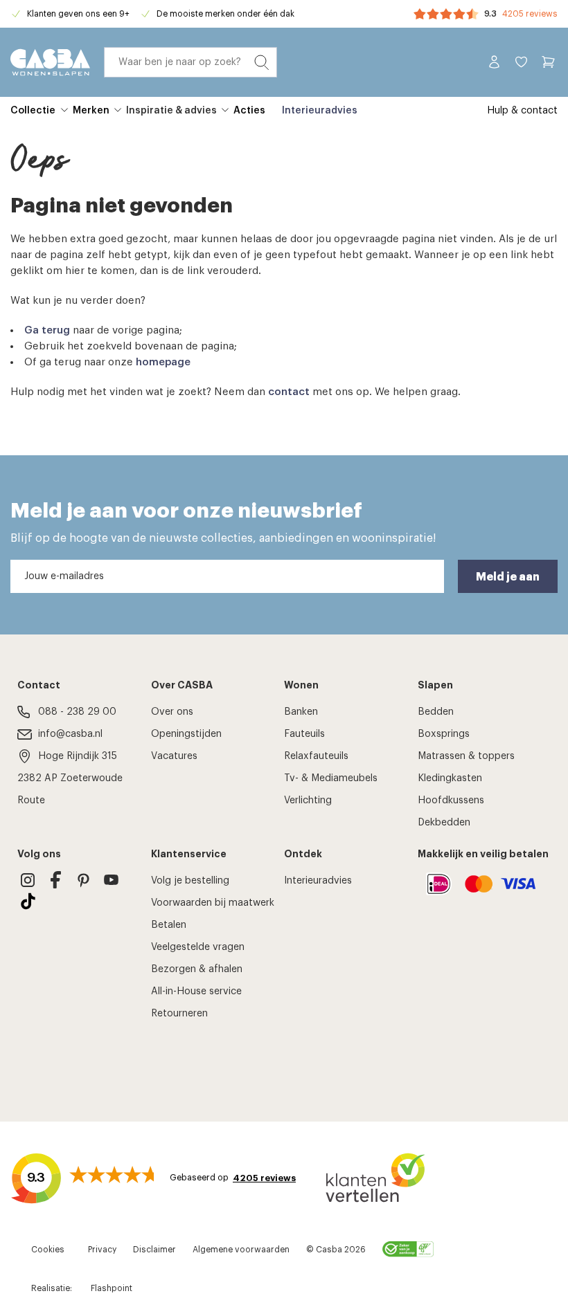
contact (289, 392)
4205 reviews (530, 14)
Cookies (47, 1249)
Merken (91, 111)
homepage (163, 362)
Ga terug (47, 330)
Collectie (32, 111)
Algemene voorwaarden (241, 1249)
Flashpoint (111, 1288)
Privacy (102, 1249)
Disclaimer (154, 1249)
